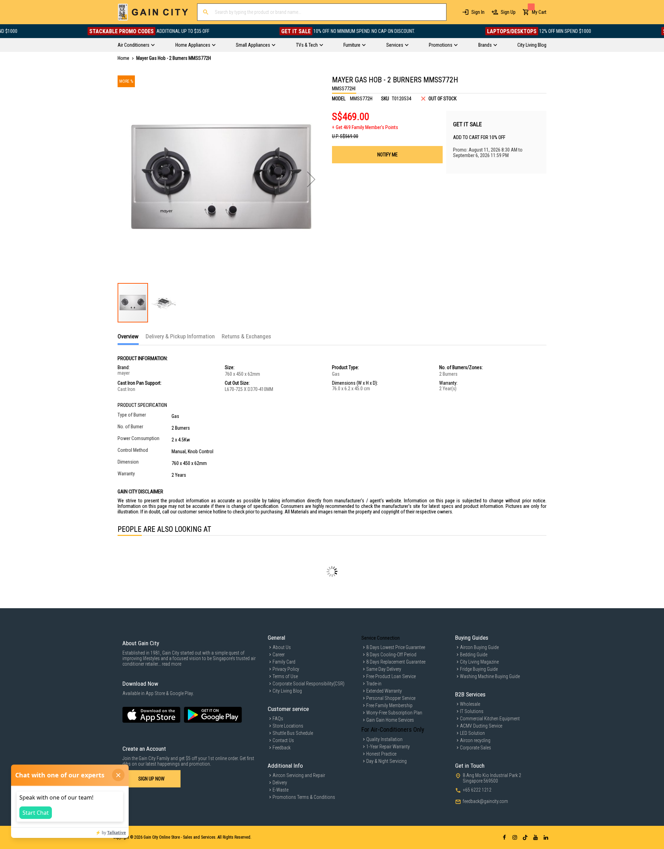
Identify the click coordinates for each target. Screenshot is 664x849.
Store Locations (288, 726)
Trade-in (373, 683)
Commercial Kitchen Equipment (490, 718)
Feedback (281, 747)
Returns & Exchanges (246, 336)
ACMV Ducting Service (481, 726)
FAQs (278, 718)
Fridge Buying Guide (479, 669)
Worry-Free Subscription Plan (394, 712)
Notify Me (387, 154)
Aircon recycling (475, 740)
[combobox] (321, 12)
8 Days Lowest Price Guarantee (395, 647)
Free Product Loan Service (391, 676)
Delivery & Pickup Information (180, 336)
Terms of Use (285, 676)
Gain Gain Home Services (390, 720)
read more (171, 664)
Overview (128, 336)
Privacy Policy (286, 669)
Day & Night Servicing (386, 761)
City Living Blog (287, 691)
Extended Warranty (384, 691)
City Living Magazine (479, 662)
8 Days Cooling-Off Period (391, 654)
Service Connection (380, 638)
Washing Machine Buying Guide (490, 676)
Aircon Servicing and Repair (299, 775)
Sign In (478, 12)
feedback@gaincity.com (485, 801)
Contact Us (283, 740)
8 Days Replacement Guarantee (395, 662)
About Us (282, 647)
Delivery (280, 782)
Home (123, 58)
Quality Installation (384, 739)
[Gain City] (153, 12)
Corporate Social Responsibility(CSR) (308, 683)
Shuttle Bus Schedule (293, 733)
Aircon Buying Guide (479, 647)
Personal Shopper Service (390, 698)
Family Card (284, 662)
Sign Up (508, 12)
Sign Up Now (151, 779)
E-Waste (280, 790)
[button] (311, 179)
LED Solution (472, 733)
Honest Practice (381, 754)
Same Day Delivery (383, 669)
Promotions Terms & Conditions (304, 797)
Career (279, 654)
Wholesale (470, 704)
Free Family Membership (389, 705)
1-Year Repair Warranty (388, 746)
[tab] (128, 339)
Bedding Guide (473, 654)
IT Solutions (471, 711)
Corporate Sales (475, 747)
